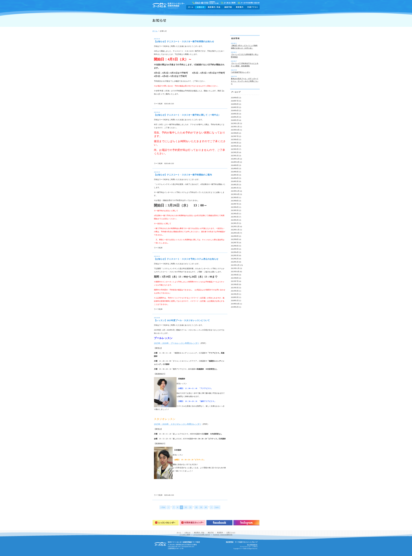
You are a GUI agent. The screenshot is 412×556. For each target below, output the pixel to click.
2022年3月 (235, 255)
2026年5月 (235, 107)
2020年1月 (235, 300)
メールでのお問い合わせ (201, 534)
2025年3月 (235, 149)
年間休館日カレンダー (192, 522)
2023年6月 (235, 207)
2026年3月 (235, 114)
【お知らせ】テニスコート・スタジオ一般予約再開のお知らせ (184, 41)
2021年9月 (235, 275)
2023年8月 (235, 201)
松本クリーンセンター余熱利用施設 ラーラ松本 (160, 544)
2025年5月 (235, 143)
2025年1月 (235, 156)
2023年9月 (235, 197)
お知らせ (200, 7)
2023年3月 (235, 217)
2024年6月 (235, 172)
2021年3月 (235, 291)
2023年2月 (235, 220)
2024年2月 (235, 185)
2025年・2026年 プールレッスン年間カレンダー (176, 343)
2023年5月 (235, 210)
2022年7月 (235, 242)
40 (206, 507)
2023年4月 (235, 213)
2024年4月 (235, 178)
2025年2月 (235, 152)
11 (190, 507)
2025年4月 (235, 146)
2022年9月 (235, 236)
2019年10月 (235, 304)
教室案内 (239, 7)
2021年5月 (235, 288)
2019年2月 (235, 307)
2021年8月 (235, 278)
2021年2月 (235, 294)
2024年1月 (235, 188)
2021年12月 (235, 265)
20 (196, 507)
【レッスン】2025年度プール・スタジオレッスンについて (182, 320)
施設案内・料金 (214, 7)
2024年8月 (235, 168)
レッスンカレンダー (166, 522)
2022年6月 (235, 246)
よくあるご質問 (184, 534)
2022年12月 (235, 226)
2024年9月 (235, 165)
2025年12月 (235, 123)
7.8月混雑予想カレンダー (240, 72)
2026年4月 (235, 110)
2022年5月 (235, 249)
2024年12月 (235, 159)
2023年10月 (235, 194)
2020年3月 (235, 297)
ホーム (191, 7)
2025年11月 (235, 127)
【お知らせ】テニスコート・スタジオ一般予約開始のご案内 (183, 174)
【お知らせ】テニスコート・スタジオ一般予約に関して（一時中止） (187, 115)
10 (186, 507)
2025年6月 (235, 139)
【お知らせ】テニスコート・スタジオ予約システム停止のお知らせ (186, 259)
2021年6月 (235, 284)
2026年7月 (235, 101)
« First (163, 507)
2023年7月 (235, 204)
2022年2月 (235, 259)
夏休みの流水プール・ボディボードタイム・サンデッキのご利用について (244, 81)
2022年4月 (235, 252)
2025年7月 (235, 136)
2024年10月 (235, 162)
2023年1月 (235, 223)
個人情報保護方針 (252, 544)
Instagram (246, 522)
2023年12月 (235, 191)
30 (201, 507)
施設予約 (228, 7)
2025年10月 (235, 130)
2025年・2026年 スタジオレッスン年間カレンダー (177, 424)
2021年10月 (235, 271)
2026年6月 (235, 104)
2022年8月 (235, 239)
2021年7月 (235, 281)
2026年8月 (235, 98)
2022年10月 (235, 233)
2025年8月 (235, 133)
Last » (217, 507)
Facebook (219, 522)
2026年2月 (235, 117)
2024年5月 (235, 175)
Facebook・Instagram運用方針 (223, 534)
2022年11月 (235, 230)
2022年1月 (235, 262)
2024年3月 (235, 181)
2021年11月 (235, 268)
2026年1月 (235, 120)
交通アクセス (252, 7)
